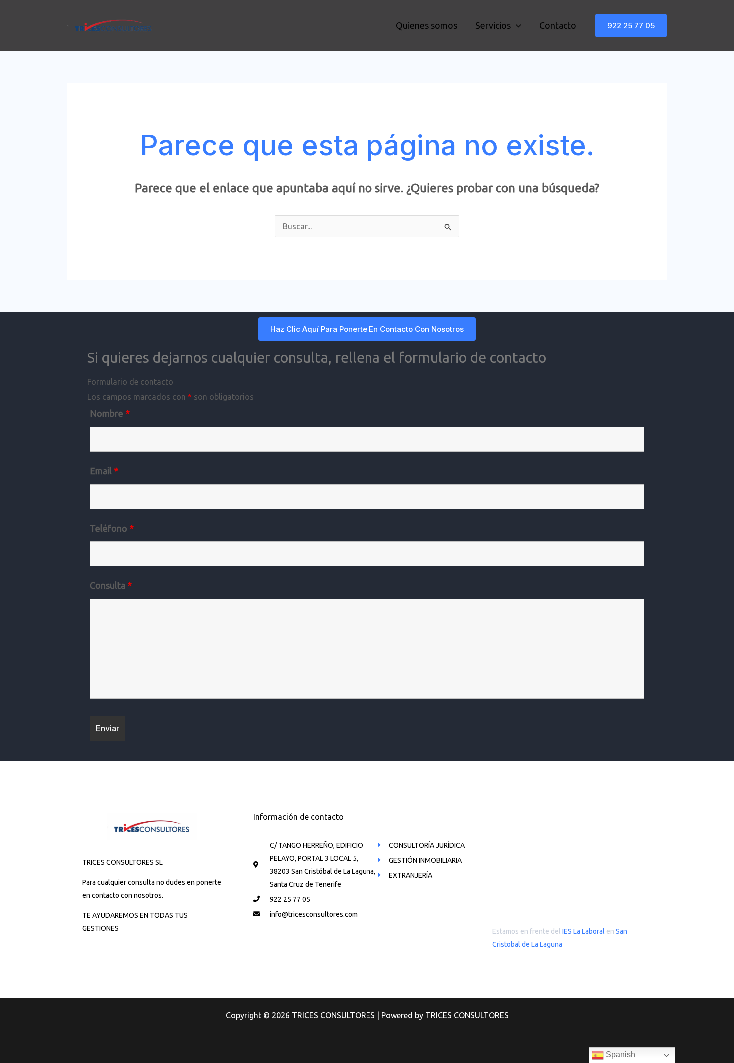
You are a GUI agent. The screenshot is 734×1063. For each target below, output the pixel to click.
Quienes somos (426, 25)
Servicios (493, 25)
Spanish (619, 1054)
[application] (516, 25)
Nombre (110, 413)
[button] (631, 25)
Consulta (111, 585)
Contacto (557, 25)
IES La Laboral (583, 931)
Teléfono (112, 528)
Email (104, 471)
